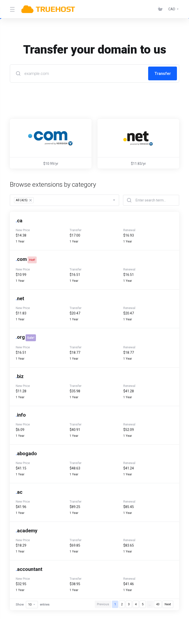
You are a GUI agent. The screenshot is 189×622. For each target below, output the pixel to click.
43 (157, 604)
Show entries (32, 604)
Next (168, 604)
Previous (103, 604)
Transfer (162, 73)
